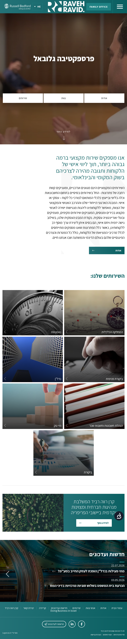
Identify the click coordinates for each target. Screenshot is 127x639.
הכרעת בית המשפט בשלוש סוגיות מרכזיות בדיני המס (87, 585)
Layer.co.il (6, 633)
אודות (103, 608)
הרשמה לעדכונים (56, 624)
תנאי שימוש (107, 635)
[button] (63, 131)
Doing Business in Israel (63, 610)
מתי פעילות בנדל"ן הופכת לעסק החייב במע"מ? (91, 571)
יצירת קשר (28, 608)
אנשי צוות (90, 608)
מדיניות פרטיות (119, 635)
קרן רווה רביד (11, 608)
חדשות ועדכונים (59, 608)
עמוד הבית (116, 608)
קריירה (42, 608)
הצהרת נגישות (96, 635)
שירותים (76, 608)
